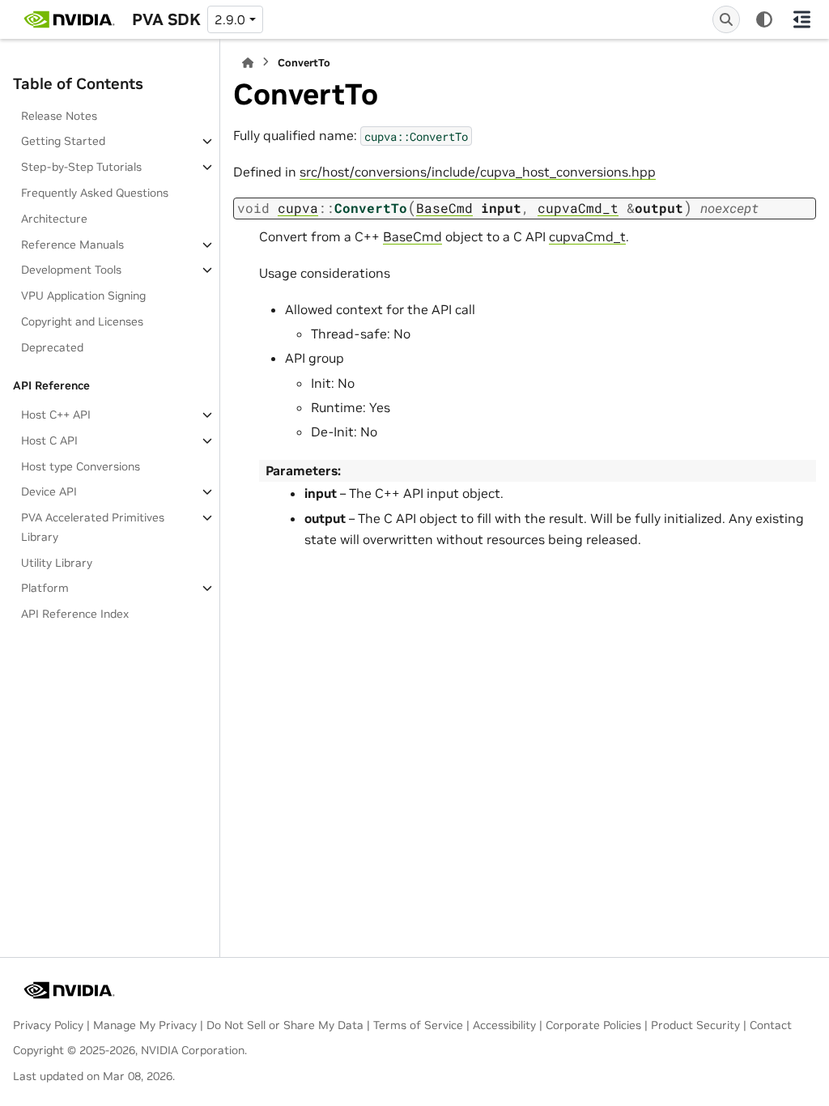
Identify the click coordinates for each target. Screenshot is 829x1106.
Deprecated (52, 347)
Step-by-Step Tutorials (81, 167)
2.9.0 (230, 19)
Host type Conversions (80, 466)
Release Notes (59, 115)
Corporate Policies (593, 1025)
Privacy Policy (48, 1025)
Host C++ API (56, 414)
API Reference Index (75, 613)
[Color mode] (764, 19)
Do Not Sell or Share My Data (284, 1025)
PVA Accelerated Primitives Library (92, 527)
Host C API (49, 440)
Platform (45, 588)
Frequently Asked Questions (94, 192)
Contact (771, 1025)
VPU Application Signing (83, 295)
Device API (49, 491)
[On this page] (801, 19)
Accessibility (504, 1025)
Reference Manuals (72, 244)
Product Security (695, 1025)
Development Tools (71, 269)
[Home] (247, 62)
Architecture (54, 218)
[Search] (726, 19)
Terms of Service (418, 1025)
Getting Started (63, 141)
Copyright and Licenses (82, 321)
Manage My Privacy (145, 1025)
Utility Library (56, 562)
